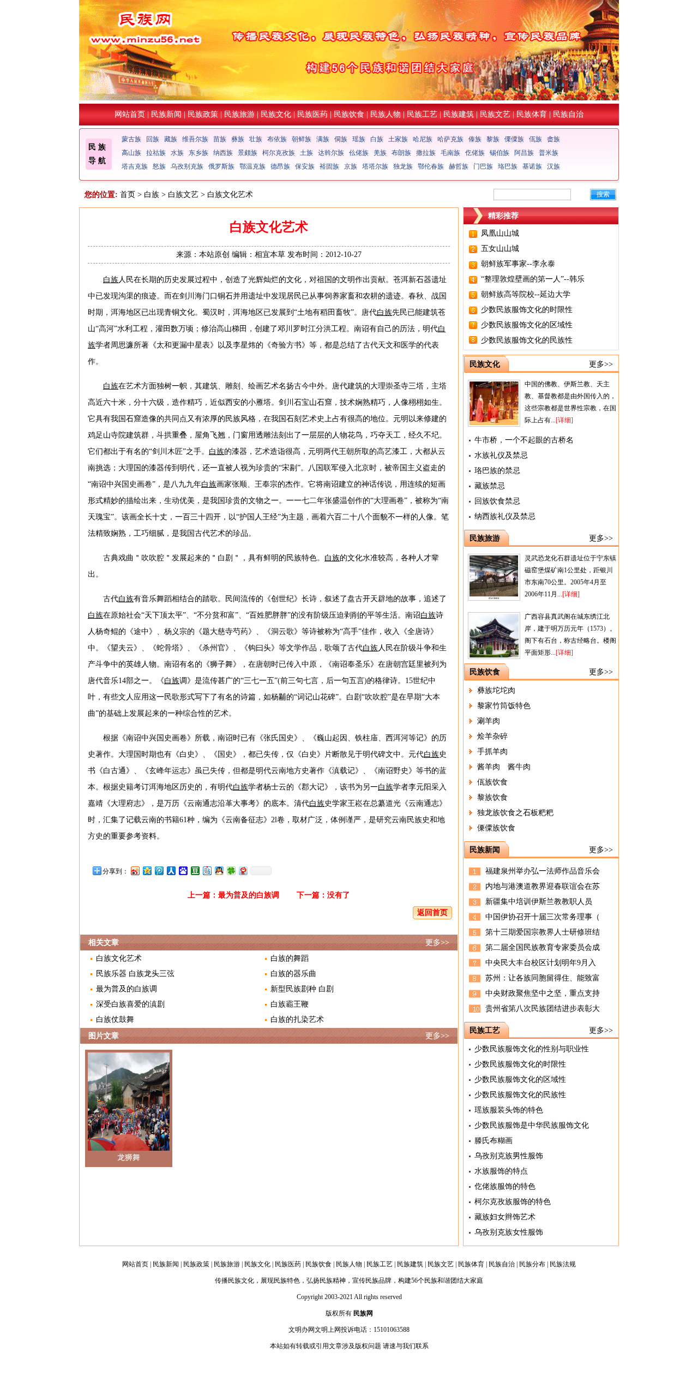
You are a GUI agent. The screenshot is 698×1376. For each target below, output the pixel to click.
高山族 (131, 153)
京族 (350, 166)
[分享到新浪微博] (135, 870)
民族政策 (203, 114)
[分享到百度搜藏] (183, 870)
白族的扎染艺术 (297, 1019)
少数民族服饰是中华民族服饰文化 (531, 1125)
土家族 (398, 139)
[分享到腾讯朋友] (231, 870)
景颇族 (247, 153)
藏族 (170, 139)
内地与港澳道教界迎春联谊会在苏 (542, 886)
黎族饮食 (492, 797)
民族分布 (532, 1264)
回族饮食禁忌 (497, 501)
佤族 (535, 139)
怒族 (159, 166)
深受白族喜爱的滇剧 (130, 1004)
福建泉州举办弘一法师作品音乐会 (542, 871)
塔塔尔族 (375, 166)
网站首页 (130, 114)
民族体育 (531, 114)
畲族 (553, 139)
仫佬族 (359, 153)
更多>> (437, 942)
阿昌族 (524, 153)
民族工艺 (422, 114)
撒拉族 (426, 153)
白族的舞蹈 (289, 958)
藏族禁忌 (489, 486)
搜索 (603, 194)
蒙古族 (131, 139)
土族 (306, 153)
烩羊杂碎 (492, 736)
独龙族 (403, 166)
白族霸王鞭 (289, 1004)
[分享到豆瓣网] (195, 870)
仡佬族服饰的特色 (504, 1186)
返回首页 (432, 912)
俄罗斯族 (221, 166)
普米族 (548, 153)
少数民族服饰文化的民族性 (527, 340)
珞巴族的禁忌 (497, 470)
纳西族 (223, 153)
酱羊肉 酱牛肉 (504, 767)
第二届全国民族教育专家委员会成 (542, 947)
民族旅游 (239, 114)
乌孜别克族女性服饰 (508, 1232)
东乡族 (198, 153)
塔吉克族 (135, 166)
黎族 (493, 139)
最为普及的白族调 (248, 895)
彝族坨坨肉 (496, 690)
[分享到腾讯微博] (159, 870)
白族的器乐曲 (293, 974)
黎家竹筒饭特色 (504, 706)
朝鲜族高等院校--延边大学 (525, 294)
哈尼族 (422, 139)
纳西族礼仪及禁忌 (504, 516)
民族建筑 (458, 114)
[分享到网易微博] (243, 870)
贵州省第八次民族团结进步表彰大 (542, 1008)
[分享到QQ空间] (147, 870)
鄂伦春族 (431, 166)
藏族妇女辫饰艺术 (504, 1217)
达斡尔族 (331, 153)
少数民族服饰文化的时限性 (527, 310)
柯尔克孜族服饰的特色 (512, 1202)
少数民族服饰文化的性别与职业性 (531, 1049)
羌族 (380, 153)
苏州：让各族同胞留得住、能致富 (542, 978)
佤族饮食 (492, 782)
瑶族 (358, 139)
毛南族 (450, 153)
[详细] (564, 420)
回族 (152, 139)
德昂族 (280, 166)
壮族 (255, 139)
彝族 (237, 139)
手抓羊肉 (492, 751)
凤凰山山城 (500, 233)
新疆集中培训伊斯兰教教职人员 (538, 902)
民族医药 (312, 114)
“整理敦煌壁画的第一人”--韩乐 (533, 279)
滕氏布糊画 (493, 1140)
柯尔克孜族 (278, 153)
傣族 (475, 139)
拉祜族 (156, 153)
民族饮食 (349, 114)
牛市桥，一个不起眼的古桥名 (524, 440)
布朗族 (401, 153)
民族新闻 (166, 114)
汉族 (553, 166)
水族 (177, 153)
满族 (322, 139)
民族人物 (385, 114)
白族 (376, 139)
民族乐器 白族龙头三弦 (135, 974)
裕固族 (329, 166)
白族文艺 (183, 194)
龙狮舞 (128, 1157)
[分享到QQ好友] (219, 870)
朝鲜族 (301, 139)
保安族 (305, 166)
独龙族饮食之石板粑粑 (515, 813)
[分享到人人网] (171, 870)
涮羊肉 (488, 721)
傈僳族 (514, 139)
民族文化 (276, 114)
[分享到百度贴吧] (207, 870)
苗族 (219, 139)
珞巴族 (508, 166)
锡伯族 (499, 153)
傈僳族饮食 (496, 828)
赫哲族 (458, 166)
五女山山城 (500, 248)
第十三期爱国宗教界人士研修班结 (542, 932)
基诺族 (532, 166)
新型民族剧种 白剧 (302, 989)
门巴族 (483, 166)
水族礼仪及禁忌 (501, 455)
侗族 (340, 139)
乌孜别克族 (187, 166)
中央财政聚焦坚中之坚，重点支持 (542, 993)
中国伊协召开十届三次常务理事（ (542, 917)
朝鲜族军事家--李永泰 (518, 264)
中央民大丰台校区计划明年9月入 (540, 963)
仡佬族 (475, 153)
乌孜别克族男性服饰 (508, 1156)
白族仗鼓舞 (115, 1019)
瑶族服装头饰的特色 (508, 1110)
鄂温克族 (252, 166)
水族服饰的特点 (501, 1171)
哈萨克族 (450, 139)
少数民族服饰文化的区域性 (527, 325)
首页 (127, 194)
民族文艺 (495, 114)
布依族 (277, 139)
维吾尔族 (195, 139)
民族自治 (568, 114)
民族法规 (563, 1264)
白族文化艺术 (119, 958)
